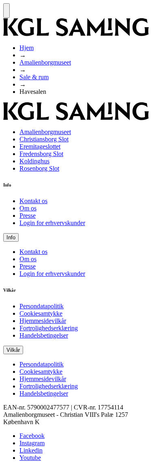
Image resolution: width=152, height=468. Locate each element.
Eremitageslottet (39, 146)
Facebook (32, 435)
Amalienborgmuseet (45, 62)
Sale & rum (34, 77)
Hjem (26, 47)
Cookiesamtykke (40, 313)
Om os (27, 208)
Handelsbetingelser (43, 335)
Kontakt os (33, 200)
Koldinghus (34, 161)
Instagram (32, 443)
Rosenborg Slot (39, 168)
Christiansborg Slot (44, 139)
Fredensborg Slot (41, 153)
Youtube (30, 457)
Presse (27, 215)
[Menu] (6, 10)
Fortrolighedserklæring (48, 328)
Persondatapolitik (41, 306)
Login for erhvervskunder (52, 222)
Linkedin (31, 450)
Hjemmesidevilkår (42, 320)
